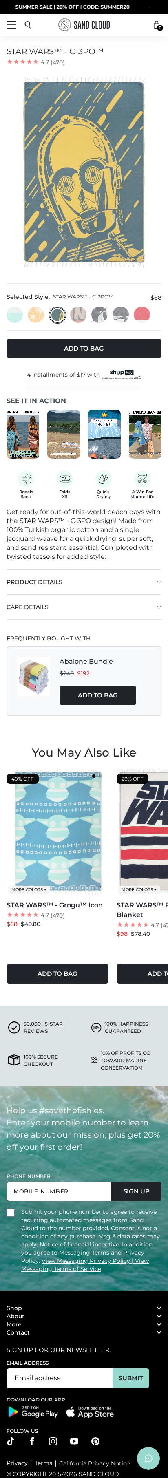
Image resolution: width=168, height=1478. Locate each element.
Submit (131, 1378)
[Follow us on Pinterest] (95, 1441)
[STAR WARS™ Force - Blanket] (142, 315)
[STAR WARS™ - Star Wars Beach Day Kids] (78, 315)
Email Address (28, 1363)
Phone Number (29, 1176)
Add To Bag (98, 695)
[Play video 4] (145, 434)
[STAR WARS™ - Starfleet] (121, 315)
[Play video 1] (23, 434)
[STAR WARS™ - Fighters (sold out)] (99, 315)
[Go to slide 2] (100, 776)
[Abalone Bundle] (33, 681)
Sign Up (137, 1191)
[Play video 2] (63, 434)
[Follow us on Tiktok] (11, 1441)
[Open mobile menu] (11, 25)
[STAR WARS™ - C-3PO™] (57, 315)
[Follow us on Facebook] (32, 1441)
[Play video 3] (104, 434)
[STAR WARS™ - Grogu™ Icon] (15, 315)
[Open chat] (148, 1458)
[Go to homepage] (84, 24)
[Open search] (28, 25)
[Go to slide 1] (93, 776)
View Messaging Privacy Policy (87, 1260)
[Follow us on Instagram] (53, 1441)
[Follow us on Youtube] (74, 1441)
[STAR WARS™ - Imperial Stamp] (36, 315)
